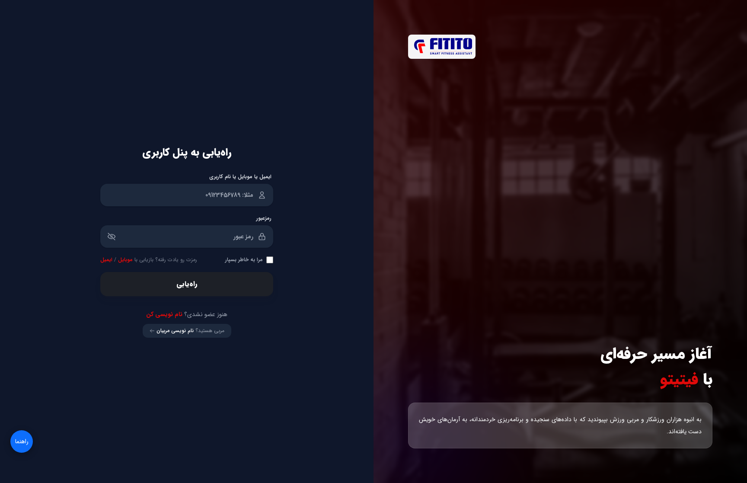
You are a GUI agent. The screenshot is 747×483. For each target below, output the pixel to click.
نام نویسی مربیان (175, 330)
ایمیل (106, 259)
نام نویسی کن (164, 314)
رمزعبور (263, 218)
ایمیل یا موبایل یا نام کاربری (240, 176)
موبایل (125, 259)
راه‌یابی (186, 283)
